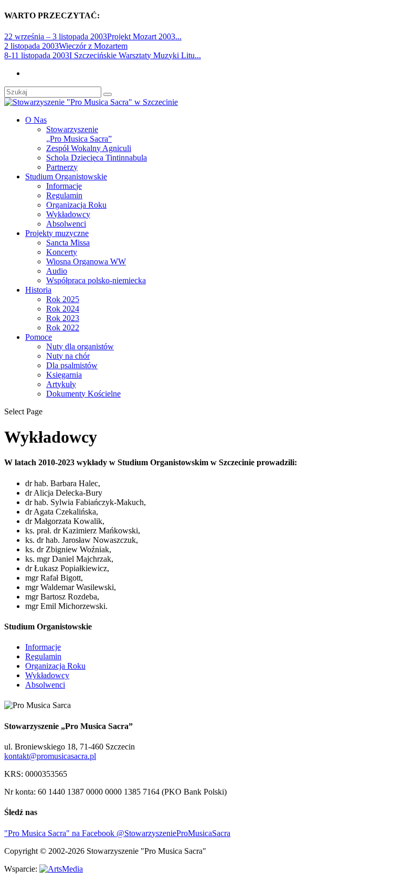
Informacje (64, 185)
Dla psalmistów (72, 365)
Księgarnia (64, 374)
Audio (56, 270)
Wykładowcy (68, 214)
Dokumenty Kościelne (83, 393)
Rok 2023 (62, 318)
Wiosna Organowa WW (86, 261)
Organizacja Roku (76, 204)
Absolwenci (66, 223)
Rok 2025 (62, 299)
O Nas (36, 119)
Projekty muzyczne (57, 233)
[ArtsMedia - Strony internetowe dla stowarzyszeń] (61, 868)
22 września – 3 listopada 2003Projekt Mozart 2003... (93, 36)
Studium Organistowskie (66, 176)
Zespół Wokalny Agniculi (88, 148)
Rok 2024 (62, 308)
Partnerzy (62, 167)
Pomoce (38, 337)
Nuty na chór (68, 355)
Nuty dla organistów (80, 346)
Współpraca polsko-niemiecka (96, 280)
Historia (38, 289)
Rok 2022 (62, 327)
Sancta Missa (68, 242)
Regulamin (64, 195)
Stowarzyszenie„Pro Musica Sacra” (79, 134)
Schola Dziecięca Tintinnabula (96, 157)
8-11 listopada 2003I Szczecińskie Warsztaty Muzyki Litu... (102, 55)
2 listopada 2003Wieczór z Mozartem (66, 45)
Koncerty (61, 252)
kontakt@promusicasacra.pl (50, 756)
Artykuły (61, 384)
